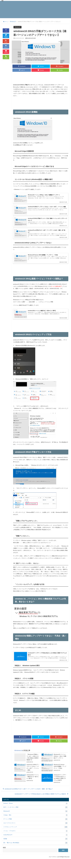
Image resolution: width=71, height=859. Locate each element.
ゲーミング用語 (35, 819)
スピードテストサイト (35, 823)
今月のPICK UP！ (35, 834)
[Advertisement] (40, 78)
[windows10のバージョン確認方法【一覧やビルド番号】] (27, 777)
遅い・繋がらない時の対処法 (35, 842)
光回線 (35, 838)
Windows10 (17, 27)
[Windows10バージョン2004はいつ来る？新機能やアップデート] (54, 757)
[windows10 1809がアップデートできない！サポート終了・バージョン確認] (27, 768)
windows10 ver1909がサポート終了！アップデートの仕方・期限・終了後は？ (29, 789)
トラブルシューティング (35, 827)
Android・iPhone (35, 803)
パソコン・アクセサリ (35, 830)
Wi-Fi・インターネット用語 (35, 807)
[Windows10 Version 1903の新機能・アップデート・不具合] (54, 767)
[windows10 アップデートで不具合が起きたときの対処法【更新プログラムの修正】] (54, 778)
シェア (6, 31)
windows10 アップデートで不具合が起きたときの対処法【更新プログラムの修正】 (40, 794)
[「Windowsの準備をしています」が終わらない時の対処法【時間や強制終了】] (27, 758)
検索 (4, 847)
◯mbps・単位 (35, 815)
